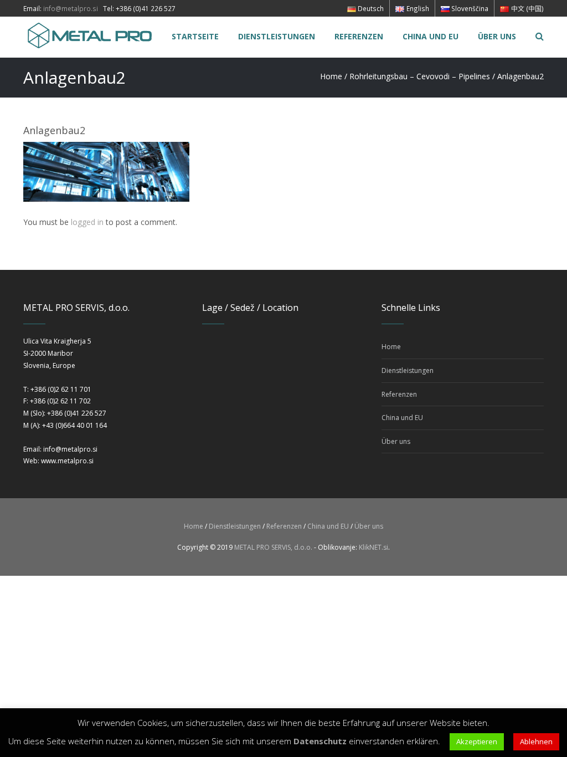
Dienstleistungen (408, 370)
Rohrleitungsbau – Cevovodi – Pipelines (419, 76)
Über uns (396, 441)
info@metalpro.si (70, 8)
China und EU (402, 417)
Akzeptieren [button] (476, 741)
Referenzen (399, 394)
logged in (87, 222)
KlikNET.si (373, 547)
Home (331, 76)
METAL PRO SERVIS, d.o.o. (273, 547)
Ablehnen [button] (536, 741)
